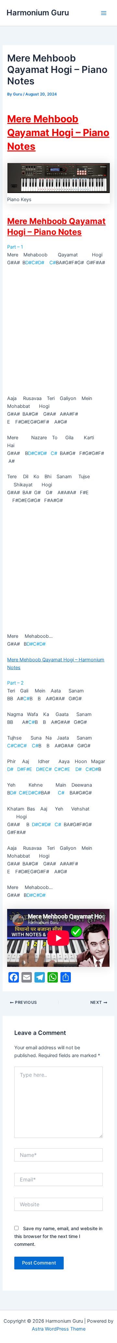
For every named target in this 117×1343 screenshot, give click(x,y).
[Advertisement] (58, 333)
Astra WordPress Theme (58, 1329)
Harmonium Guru (37, 12)
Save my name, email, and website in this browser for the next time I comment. (58, 1236)
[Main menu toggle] (103, 13)
